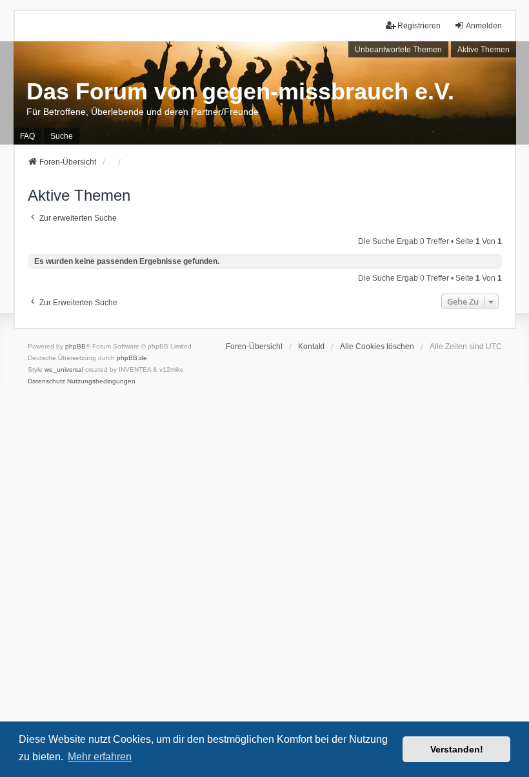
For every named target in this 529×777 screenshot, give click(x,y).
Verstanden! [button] (456, 749)
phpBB (75, 346)
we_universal (64, 369)
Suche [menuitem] (61, 136)
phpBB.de (132, 357)
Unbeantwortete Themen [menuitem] (398, 49)
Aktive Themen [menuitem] (483, 49)
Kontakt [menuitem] (311, 346)
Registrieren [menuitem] (419, 25)
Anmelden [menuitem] (484, 25)
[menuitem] (46, 381)
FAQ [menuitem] (27, 136)
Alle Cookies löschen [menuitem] (377, 346)
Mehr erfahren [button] (100, 756)
